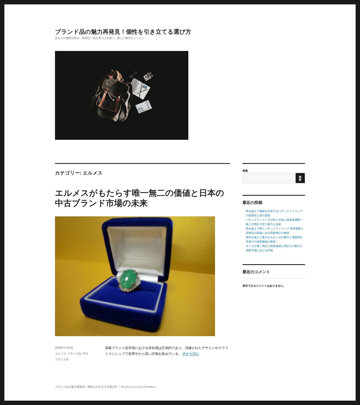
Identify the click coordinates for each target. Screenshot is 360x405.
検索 (245, 170)
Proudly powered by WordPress (138, 387)
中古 (85, 353)
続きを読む (190, 353)
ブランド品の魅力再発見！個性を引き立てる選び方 (123, 31)
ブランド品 (74, 353)
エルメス (60, 353)
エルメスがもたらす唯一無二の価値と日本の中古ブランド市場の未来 (139, 197)
